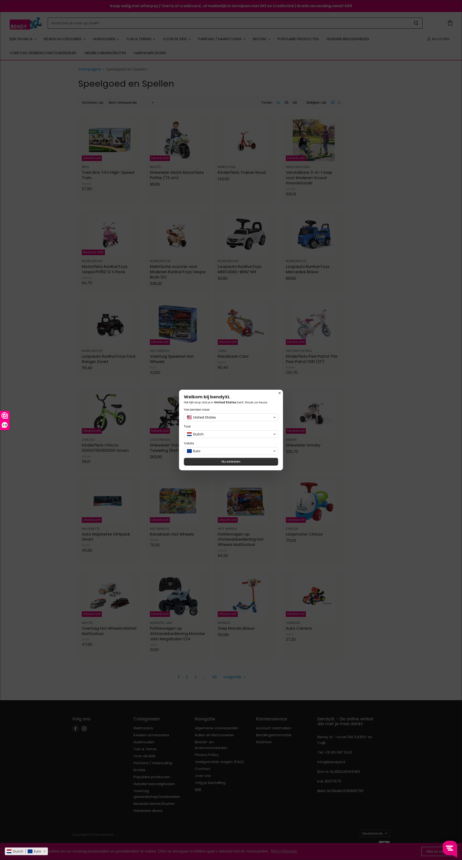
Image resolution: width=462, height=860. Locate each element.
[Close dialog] (279, 393)
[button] (26, 851)
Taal (187, 426)
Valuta (189, 443)
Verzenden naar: (197, 409)
